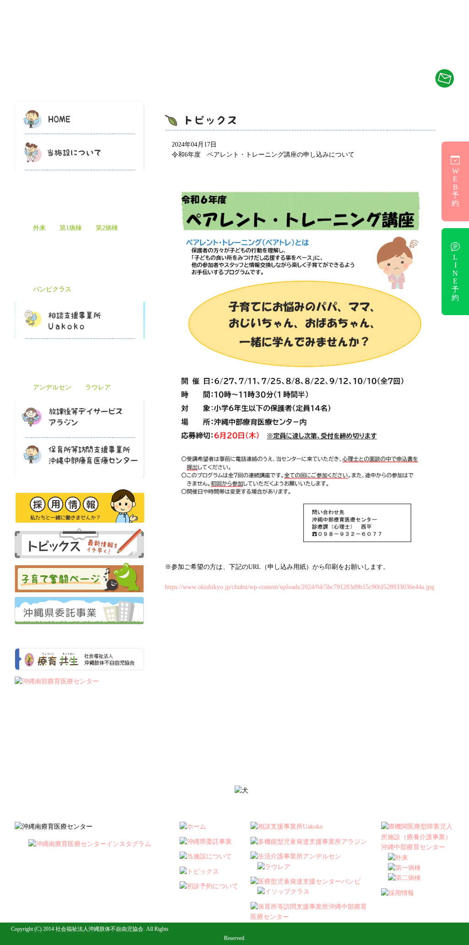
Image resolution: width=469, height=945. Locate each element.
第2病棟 (107, 227)
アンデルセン (52, 387)
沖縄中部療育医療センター (93, 65)
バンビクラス (52, 289)
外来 (39, 227)
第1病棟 (71, 227)
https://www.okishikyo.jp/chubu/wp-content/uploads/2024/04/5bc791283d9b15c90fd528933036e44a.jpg (299, 587)
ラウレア (98, 387)
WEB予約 (455, 187)
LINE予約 (455, 277)
